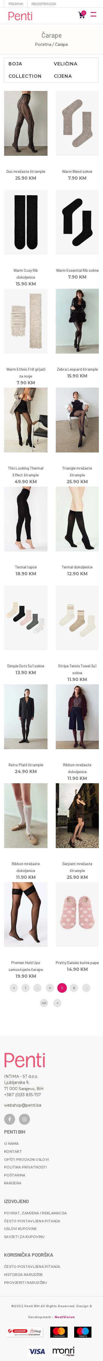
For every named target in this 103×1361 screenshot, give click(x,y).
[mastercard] (59, 1332)
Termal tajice (26, 567)
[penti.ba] (20, 16)
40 (44, 1003)
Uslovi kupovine (20, 1229)
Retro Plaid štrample (26, 764)
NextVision (64, 1317)
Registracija (44, 4)
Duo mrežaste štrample (25, 171)
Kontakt (13, 1151)
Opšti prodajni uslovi (26, 1159)
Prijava (16, 4)
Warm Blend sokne (77, 171)
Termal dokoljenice (77, 567)
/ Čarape (60, 44)
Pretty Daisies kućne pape (77, 962)
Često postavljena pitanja (32, 1221)
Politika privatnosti (25, 1167)
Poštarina (15, 1175)
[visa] (37, 1351)
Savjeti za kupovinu (24, 1237)
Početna (43, 44)
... (37, 988)
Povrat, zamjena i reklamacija (35, 1213)
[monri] (25, 1332)
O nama (11, 1143)
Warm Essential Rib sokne (77, 270)
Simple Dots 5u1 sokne (25, 665)
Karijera (12, 1183)
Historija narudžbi (23, 1275)
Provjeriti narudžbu (25, 1283)
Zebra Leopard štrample (77, 369)
